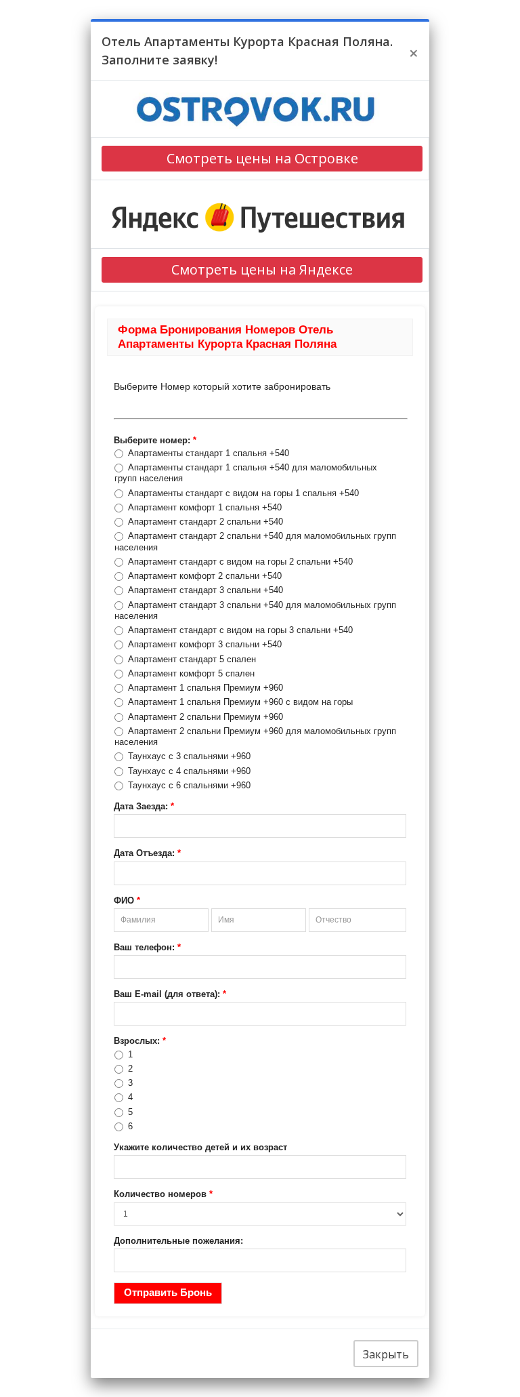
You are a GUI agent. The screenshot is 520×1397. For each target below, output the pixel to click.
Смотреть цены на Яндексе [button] (262, 269)
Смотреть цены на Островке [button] (262, 158)
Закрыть (386, 1354)
